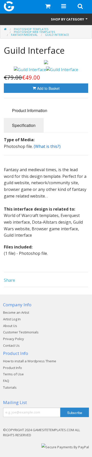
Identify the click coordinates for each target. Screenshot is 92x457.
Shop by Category (68, 19)
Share (9, 280)
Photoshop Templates (31, 29)
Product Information (29, 110)
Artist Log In (12, 319)
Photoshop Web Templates (34, 32)
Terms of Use (13, 374)
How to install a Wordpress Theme (29, 361)
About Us (10, 325)
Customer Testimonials (21, 332)
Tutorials (10, 387)
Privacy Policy (13, 338)
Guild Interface (57, 35)
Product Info (12, 367)
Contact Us (11, 345)
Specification (24, 125)
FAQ (6, 380)
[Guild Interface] (46, 62)
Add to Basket (48, 88)
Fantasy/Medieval (24, 35)
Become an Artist (16, 312)
